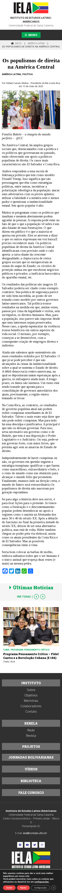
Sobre (31, 690)
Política (27, 74)
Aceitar (9, 887)
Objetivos (31, 695)
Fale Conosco (31, 792)
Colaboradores (31, 706)
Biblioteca (31, 781)
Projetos (31, 746)
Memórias (31, 701)
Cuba (6, 649)
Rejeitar (23, 887)
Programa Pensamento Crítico (30, 649)
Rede (31, 730)
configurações (41, 881)
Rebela (31, 723)
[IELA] (31, 7)
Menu (32, 35)
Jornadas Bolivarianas (31, 757)
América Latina (11, 74)
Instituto (31, 683)
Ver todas (24, 596)
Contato (31, 711)
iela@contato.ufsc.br (35, 833)
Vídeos (31, 769)
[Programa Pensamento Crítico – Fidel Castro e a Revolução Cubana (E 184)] (31, 627)
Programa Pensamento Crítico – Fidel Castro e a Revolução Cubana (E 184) (31, 656)
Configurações (40, 887)
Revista (31, 736)
